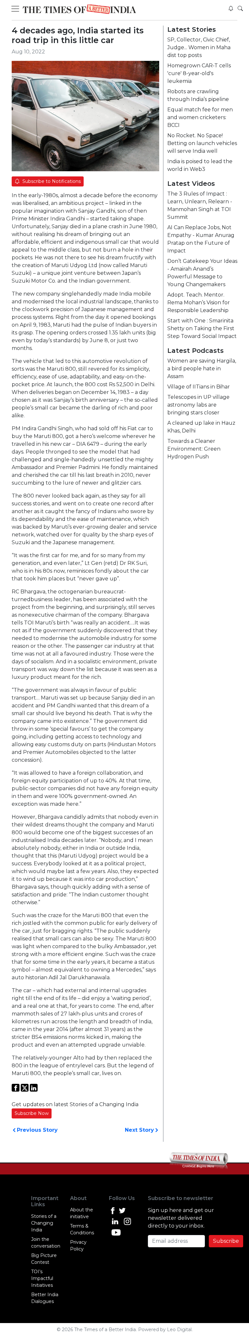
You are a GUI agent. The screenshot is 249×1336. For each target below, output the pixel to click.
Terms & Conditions (82, 1229)
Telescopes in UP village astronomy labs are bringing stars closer (198, 405)
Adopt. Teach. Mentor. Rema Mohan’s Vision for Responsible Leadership (198, 302)
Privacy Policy (78, 1245)
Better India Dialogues (44, 1298)
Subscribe (226, 1241)
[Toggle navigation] (15, 9)
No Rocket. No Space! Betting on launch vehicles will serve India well (202, 143)
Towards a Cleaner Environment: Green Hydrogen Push (193, 449)
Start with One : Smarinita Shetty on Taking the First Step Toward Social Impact (202, 328)
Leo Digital (179, 1329)
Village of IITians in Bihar (198, 387)
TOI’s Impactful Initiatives (42, 1278)
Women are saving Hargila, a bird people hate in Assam (201, 368)
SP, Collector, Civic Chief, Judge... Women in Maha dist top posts (199, 47)
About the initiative (81, 1213)
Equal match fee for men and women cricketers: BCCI (200, 117)
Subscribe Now (32, 1113)
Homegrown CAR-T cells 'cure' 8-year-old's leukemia (199, 73)
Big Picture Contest (44, 1258)
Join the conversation (45, 1242)
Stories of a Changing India (43, 1223)
